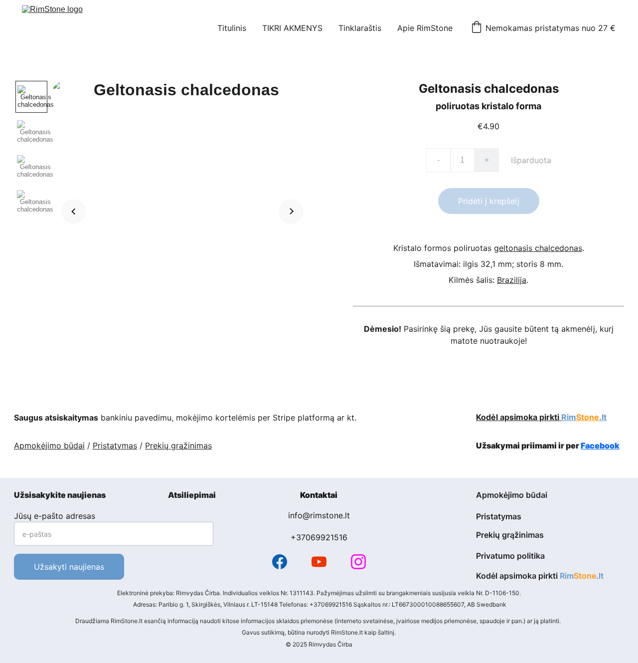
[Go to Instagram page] (358, 561)
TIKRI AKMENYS (292, 28)
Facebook (600, 445)
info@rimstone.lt (319, 515)
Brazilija (511, 280)
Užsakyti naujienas (69, 567)
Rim (568, 417)
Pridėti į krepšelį (488, 201)
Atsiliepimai (192, 495)
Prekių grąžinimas (178, 445)
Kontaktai (318, 495)
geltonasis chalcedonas (538, 248)
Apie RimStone (425, 28)
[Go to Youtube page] (319, 561)
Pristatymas (115, 445)
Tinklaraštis (359, 28)
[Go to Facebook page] (279, 561)
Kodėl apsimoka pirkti (518, 417)
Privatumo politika (510, 556)
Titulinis (231, 28)
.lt (603, 417)
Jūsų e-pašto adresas (54, 516)
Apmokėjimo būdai (49, 445)
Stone (587, 417)
